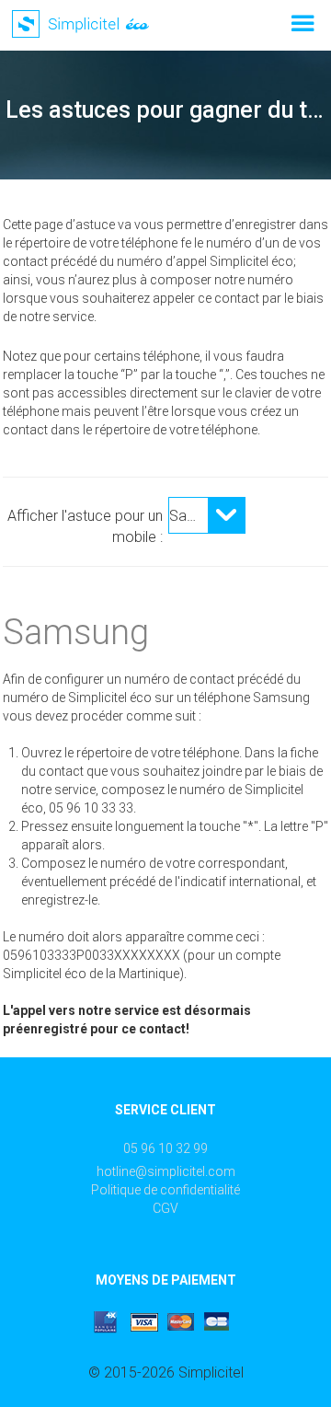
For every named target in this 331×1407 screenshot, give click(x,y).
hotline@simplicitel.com (166, 1171)
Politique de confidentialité (165, 1189)
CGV (165, 1208)
